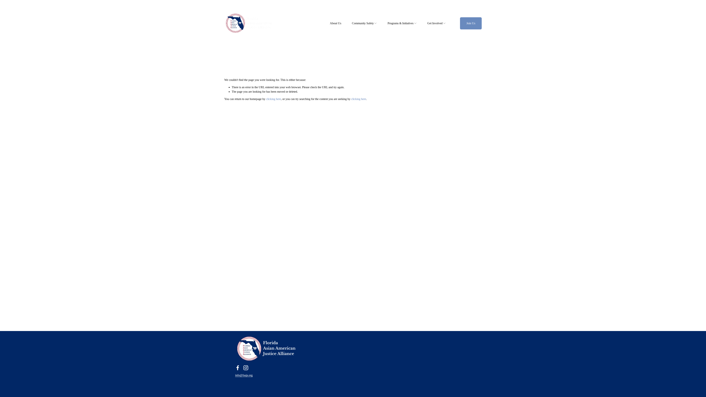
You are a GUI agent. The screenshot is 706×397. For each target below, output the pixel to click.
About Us (335, 23)
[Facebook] (237, 367)
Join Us (470, 23)
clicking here (273, 99)
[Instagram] (245, 367)
